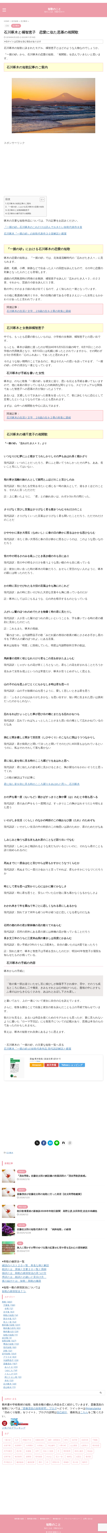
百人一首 (59, 1457)
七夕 (16, 1440)
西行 (40, 1462)
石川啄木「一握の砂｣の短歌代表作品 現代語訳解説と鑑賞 (37, 1048)
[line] (56, 1143)
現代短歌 (38, 1457)
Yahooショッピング (72, 1065)
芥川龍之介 (8, 1462)
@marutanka (93, 1408)
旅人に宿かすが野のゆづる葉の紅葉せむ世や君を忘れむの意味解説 (52, 1247)
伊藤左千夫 (27, 1440)
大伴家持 (29, 1445)
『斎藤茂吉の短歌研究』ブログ (38, 1408)
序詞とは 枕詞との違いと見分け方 (24, 1277)
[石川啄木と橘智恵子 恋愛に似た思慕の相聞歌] (50, 1143)
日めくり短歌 (48, 1451)
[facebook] (43, 1143)
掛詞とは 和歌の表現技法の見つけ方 (24, 1273)
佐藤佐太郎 (39, 1440)
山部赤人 (84, 1445)
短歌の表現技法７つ (14, 1291)
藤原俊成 (20, 1462)
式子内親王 (8, 1451)
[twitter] (37, 1143)
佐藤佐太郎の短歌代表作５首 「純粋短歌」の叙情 (44, 1229)
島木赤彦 (96, 1445)
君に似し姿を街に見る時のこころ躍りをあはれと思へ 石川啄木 (42, 784)
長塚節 (66, 1462)
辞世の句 (55, 1462)
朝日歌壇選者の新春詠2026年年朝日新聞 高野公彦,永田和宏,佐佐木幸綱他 (57, 1211)
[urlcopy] (69, 1143)
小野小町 (62, 1445)
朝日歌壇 (67, 1451)
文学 (37, 1451)
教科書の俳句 (44, 1519)
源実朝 (28, 1457)
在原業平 (18, 1445)
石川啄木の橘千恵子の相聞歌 (19, 213)
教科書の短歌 (19, 1519)
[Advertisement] (53, 171)
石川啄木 (9, 1153)
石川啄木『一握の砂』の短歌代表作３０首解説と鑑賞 (35, 233)
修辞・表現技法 (54, 1440)
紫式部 (88, 1457)
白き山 (49, 1457)
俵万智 (74, 1440)
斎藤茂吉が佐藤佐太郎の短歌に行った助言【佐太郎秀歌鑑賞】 (50, 1194)
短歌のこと (54, 8)
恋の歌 (19, 1451)
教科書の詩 (57, 1519)
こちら (84, 1412)
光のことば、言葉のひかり (53, 1528)
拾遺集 (28, 1451)
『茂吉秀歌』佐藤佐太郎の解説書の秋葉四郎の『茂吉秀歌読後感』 (52, 1175)
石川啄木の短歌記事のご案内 (19, 203)
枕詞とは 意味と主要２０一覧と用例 (24, 1269)
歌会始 (90, 1451)
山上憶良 (73, 1445)
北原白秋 (84, 1440)
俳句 (66, 1440)
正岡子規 (7, 1457)
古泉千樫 (7, 1445)
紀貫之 (78, 1457)
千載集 (95, 1440)
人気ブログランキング (13, 1428)
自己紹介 (62, 1412)
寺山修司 (51, 1445)
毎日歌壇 (18, 1457)
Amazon (36, 1065)
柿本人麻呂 (79, 1451)
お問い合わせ (88, 1519)
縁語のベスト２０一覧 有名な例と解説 (25, 1265)
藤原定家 (31, 1462)
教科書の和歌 (32, 1519)
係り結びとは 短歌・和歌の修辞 (21, 1280)
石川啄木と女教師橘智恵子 (18, 210)
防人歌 (75, 1462)
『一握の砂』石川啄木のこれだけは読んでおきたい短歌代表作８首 (43, 227)
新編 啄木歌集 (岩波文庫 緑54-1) (45, 1058)
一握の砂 (7, 1440)
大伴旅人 (40, 1445)
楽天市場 (51, 1065)
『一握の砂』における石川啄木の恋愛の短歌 (25, 207)
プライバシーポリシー (72, 1519)
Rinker (38, 1061)
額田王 (84, 1462)
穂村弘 (69, 1457)
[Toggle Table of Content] (41, 199)
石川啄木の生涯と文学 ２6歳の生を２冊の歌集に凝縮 (39, 311)
